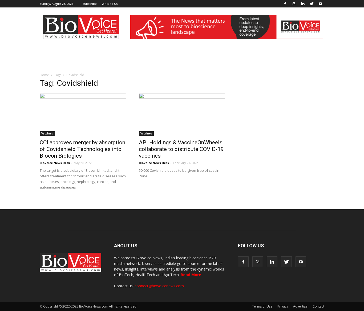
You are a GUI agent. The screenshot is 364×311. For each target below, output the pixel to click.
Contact (318, 306)
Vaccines (47, 133)
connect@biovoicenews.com (159, 285)
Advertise (300, 306)
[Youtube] (320, 4)
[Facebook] (285, 4)
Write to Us (110, 4)
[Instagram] (294, 4)
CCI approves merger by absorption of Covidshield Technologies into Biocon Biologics (82, 149)
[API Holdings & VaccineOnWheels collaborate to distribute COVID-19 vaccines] (182, 114)
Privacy (282, 306)
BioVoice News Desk (55, 163)
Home (44, 75)
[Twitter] (312, 4)
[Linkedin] (303, 4)
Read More (191, 274)
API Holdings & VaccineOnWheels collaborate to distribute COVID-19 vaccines (181, 149)
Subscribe (90, 4)
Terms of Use (262, 306)
